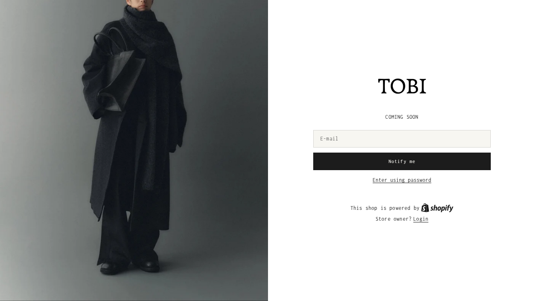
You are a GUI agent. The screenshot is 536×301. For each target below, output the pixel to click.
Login (420, 219)
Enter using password (402, 180)
